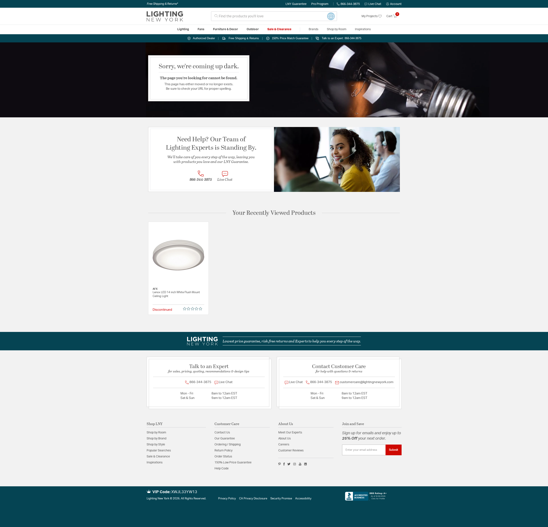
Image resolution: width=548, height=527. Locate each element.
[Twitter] (288, 464)
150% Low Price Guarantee (233, 462)
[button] (394, 4)
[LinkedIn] (305, 464)
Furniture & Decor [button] (225, 29)
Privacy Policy (227, 498)
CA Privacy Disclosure (253, 498)
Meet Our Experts (290, 432)
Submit (393, 449)
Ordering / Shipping (227, 444)
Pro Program (319, 4)
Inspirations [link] (363, 29)
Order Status (223, 456)
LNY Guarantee (296, 4)
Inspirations (154, 462)
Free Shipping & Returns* (162, 3)
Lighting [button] (183, 29)
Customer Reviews (291, 450)
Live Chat (374, 4)
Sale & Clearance (158, 456)
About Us (284, 438)
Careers (283, 444)
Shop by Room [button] (336, 29)
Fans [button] (201, 29)
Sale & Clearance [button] (279, 29)
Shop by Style (156, 444)
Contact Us (222, 432)
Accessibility (303, 498)
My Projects (370, 16)
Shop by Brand (156, 438)
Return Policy (223, 450)
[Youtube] (300, 464)
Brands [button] (313, 29)
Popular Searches (159, 450)
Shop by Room (156, 432)
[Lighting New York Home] (165, 16)
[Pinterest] (279, 464)
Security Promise (281, 498)
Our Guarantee (224, 438)
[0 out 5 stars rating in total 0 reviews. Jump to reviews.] (193, 309)
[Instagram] (294, 464)
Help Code (221, 468)
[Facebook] (284, 464)
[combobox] (274, 16)
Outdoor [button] (253, 29)
